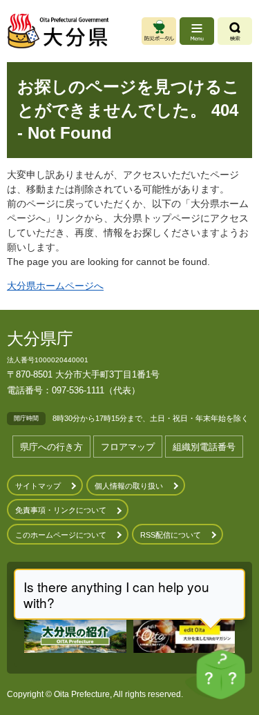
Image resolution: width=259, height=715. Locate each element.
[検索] (235, 31)
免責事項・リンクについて (60, 510)
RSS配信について (170, 535)
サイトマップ (38, 486)
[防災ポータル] (159, 31)
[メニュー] (197, 31)
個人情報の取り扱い (129, 486)
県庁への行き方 (51, 447)
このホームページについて (60, 535)
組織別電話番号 (204, 447)
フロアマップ (128, 447)
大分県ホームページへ (55, 285)
